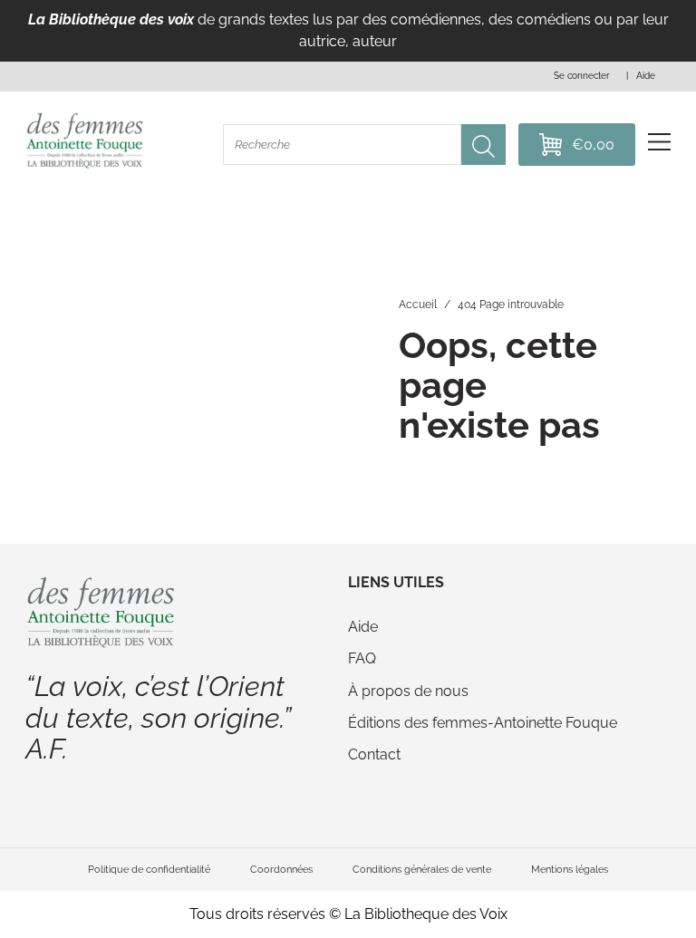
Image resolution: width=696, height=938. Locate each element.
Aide (363, 626)
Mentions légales (569, 869)
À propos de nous (408, 691)
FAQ (362, 658)
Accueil (418, 304)
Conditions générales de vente (422, 869)
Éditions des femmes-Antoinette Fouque (482, 722)
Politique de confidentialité (149, 869)
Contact (374, 754)
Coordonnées (281, 869)
